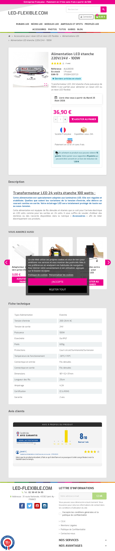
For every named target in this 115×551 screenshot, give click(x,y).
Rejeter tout (57, 289)
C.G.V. (63, 521)
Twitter (29, 506)
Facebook (22, 506)
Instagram (45, 506)
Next (108, 262)
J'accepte (57, 281)
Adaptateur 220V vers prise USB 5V (21, 268)
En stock (55, 71)
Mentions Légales (69, 525)
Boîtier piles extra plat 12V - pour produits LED (90, 270)
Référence (56, 69)
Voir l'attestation (28, 440)
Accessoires (79, 216)
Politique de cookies (38, 274)
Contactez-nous (68, 533)
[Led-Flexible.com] (28, 12)
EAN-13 (54, 74)
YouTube (37, 506)
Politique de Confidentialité (73, 529)
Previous (7, 262)
